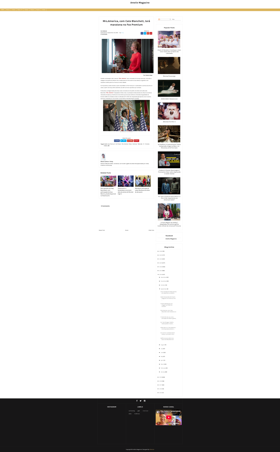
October (163, 285)
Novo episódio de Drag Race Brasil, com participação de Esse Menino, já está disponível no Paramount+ (108, 192)
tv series (147, 144)
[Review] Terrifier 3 (169, 122)
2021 (160, 270)
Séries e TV (19, 9)
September (164, 289)
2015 (160, 392)
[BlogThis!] (106, 145)
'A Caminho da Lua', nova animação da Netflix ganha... (168, 317)
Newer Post (102, 230)
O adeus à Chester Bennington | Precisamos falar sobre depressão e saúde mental (169, 172)
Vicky (111, 161)
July (162, 348)
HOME (2, 9)
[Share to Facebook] (108, 145)
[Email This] (104, 145)
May (162, 356)
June (162, 352)
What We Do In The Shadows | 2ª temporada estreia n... (168, 328)
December (163, 277)
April (162, 360)
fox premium (104, 31)
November (164, 281)
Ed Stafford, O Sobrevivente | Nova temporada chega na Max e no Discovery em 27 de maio (169, 146)
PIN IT (137, 140)
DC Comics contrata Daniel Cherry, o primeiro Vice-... (167, 333)
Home (126, 230)
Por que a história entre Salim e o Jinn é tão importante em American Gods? (169, 198)
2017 (160, 385)
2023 (160, 263)
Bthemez (152, 449)
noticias (134, 144)
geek (139, 410)
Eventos (26, 9)
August (163, 344)
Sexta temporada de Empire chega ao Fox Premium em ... (168, 298)
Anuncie (38, 9)
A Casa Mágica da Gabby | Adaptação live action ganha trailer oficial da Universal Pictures (169, 224)
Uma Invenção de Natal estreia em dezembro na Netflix (168, 292)
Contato (43, 9)
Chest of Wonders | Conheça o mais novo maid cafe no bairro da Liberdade (169, 51)
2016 (160, 389)
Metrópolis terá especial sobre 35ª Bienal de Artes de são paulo (142, 190)
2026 (160, 251)
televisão (140, 144)
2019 (160, 377)
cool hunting (132, 410)
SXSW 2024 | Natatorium (169, 99)
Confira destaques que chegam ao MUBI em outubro (166, 305)
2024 (160, 259)
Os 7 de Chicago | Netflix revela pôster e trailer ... (167, 323)
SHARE (117, 140)
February (163, 368)
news (130, 144)
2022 (160, 266)
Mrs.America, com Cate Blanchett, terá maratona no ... (168, 312)
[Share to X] (107, 145)
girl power (118, 144)
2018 (160, 381)
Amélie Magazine (171, 239)
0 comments (104, 34)
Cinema (13, 9)
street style (145, 410)
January (163, 372)
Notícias (8, 9)
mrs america (125, 144)
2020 (160, 274)
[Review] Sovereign (169, 76)
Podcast (32, 9)
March (162, 364)
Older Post (151, 230)
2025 (160, 255)
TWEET (124, 140)
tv (143, 144)
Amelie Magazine (140, 2)
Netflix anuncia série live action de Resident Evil (167, 338)
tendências (137, 413)
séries (130, 413)
